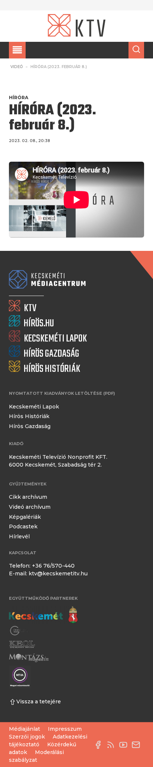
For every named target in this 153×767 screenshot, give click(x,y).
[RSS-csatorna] (112, 744)
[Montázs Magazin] (29, 658)
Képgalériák (25, 517)
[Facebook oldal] (100, 744)
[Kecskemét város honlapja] (43, 615)
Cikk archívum (28, 497)
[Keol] (22, 644)
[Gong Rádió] (19, 631)
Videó (16, 66)
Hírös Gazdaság (30, 426)
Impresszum (65, 729)
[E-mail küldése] (137, 744)
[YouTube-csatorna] (125, 744)
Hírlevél (19, 536)
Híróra (18, 97)
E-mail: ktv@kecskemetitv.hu (48, 573)
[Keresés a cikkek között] (136, 50)
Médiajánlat (24, 729)
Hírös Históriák (29, 416)
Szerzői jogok (27, 736)
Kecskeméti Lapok (34, 406)
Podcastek (23, 526)
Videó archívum (30, 507)
